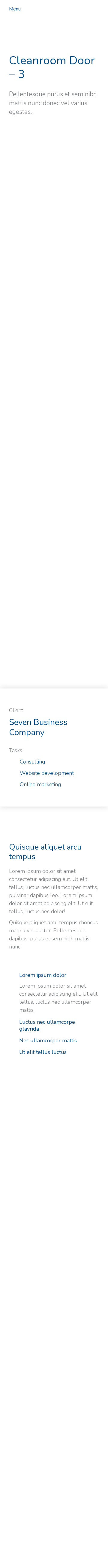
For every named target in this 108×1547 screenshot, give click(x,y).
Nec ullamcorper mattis (48, 1040)
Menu (15, 9)
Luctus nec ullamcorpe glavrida (47, 1025)
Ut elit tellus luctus (43, 1052)
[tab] (54, 976)
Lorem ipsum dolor (42, 975)
